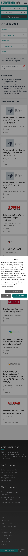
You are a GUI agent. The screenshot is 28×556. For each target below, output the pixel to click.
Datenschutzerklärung (7, 286)
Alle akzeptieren (19, 296)
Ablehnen (6, 296)
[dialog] (14, 278)
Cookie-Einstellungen (14, 291)
